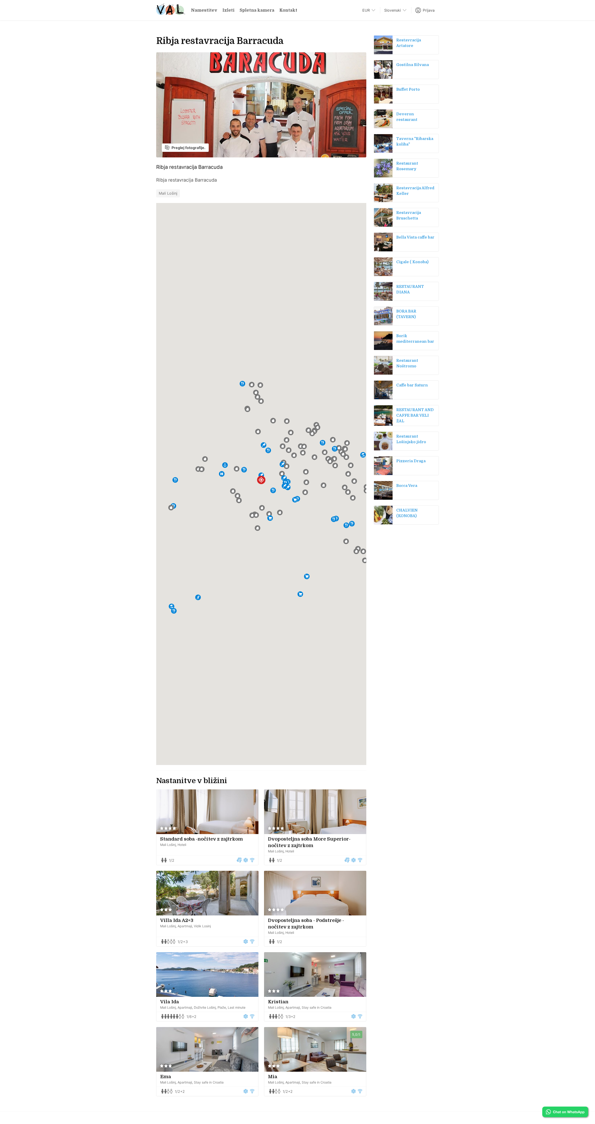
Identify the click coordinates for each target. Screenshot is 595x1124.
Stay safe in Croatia (316, 1007)
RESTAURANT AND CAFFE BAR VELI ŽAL (415, 415)
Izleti (228, 10)
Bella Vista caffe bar (415, 237)
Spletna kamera (257, 10)
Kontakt (288, 10)
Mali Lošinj (168, 193)
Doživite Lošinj (205, 1007)
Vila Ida (169, 1001)
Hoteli (182, 845)
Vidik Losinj (202, 926)
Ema (165, 1076)
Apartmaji (185, 926)
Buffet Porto (408, 89)
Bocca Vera (406, 486)
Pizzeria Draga (411, 461)
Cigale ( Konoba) (412, 262)
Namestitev (204, 10)
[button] (261, 475)
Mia (272, 1076)
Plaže (222, 1007)
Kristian (278, 1001)
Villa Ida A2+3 (176, 920)
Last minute (236, 1007)
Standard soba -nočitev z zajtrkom (201, 839)
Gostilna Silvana (412, 65)
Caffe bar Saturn (412, 385)
